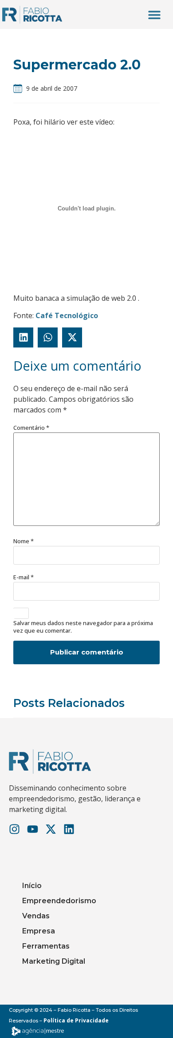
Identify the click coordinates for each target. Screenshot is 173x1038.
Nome (23, 541)
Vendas (36, 916)
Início (32, 885)
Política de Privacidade (76, 1020)
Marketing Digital (53, 961)
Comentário (31, 428)
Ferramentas (46, 946)
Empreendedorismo (59, 901)
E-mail (23, 577)
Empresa (38, 931)
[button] (154, 14)
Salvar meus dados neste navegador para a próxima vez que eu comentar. (83, 626)
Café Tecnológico (66, 315)
